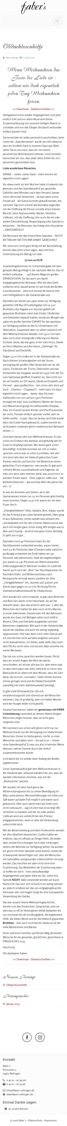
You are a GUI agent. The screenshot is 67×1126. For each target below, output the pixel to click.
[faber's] (33, 7)
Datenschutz (35, 1120)
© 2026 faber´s (18, 1120)
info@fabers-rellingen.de (20, 1090)
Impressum (50, 1120)
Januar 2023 (13, 1004)
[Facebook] (27, 1037)
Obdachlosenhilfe (16, 985)
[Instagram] (40, 1037)
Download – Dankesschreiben (33, 109)
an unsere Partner (18, 1108)
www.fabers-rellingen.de (20, 1094)
